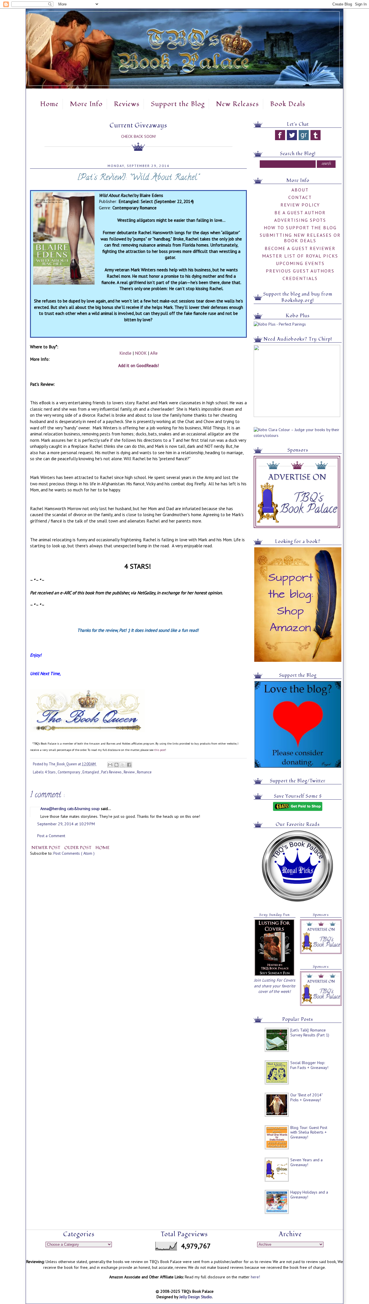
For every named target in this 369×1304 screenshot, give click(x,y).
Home (49, 104)
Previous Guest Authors (300, 271)
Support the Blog (178, 104)
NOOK (141, 353)
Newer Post (46, 848)
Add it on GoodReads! (138, 365)
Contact (300, 197)
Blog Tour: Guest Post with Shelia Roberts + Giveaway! (308, 1132)
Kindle (125, 353)
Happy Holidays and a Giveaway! (309, 1195)
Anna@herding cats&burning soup (70, 808)
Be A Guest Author (300, 212)
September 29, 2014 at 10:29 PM (66, 823)
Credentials (300, 278)
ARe (154, 353)
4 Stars (50, 772)
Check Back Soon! (138, 136)
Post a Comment (51, 835)
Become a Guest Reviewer (300, 248)
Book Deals (287, 104)
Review (129, 772)
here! (255, 1276)
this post (159, 750)
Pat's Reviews (111, 772)
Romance (144, 772)
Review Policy (300, 205)
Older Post (78, 848)
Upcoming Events (300, 263)
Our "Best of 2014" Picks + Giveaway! (306, 1097)
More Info (86, 104)
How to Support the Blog (300, 227)
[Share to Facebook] (129, 765)
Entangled (91, 772)
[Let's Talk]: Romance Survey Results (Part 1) (309, 1032)
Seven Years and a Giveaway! (306, 1162)
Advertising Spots (300, 220)
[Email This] (110, 765)
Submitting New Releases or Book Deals (300, 237)
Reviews (127, 104)
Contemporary (69, 772)
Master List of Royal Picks (300, 256)
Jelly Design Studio (195, 1296)
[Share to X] (123, 765)
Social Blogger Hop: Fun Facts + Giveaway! (309, 1065)
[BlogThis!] (116, 765)
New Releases (237, 104)
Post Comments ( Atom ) (74, 853)
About (300, 190)
